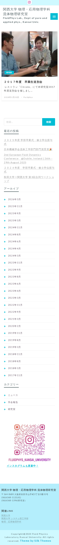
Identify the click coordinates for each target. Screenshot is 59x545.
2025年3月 (14, 220)
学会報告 (13, 402)
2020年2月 (14, 326)
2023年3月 (14, 297)
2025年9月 (14, 213)
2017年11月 (15, 375)
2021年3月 (14, 319)
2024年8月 (14, 234)
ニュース (13, 395)
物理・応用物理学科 (11, 521)
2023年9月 (14, 269)
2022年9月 (14, 311)
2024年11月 (15, 227)
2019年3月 (14, 347)
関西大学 (6, 515)
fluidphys (28, 97)
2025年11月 (15, 206)
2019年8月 (14, 340)
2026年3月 (14, 199)
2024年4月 (14, 248)
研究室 (9, 72)
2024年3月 (14, 255)
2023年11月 (15, 262)
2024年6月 (14, 241)
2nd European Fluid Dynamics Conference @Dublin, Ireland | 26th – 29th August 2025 (28, 158)
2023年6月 (14, 283)
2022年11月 (15, 304)
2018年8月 (14, 361)
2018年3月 (14, 368)
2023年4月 (14, 290)
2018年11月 (15, 354)
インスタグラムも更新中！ (23, 465)
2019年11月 (15, 333)
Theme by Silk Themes (35, 540)
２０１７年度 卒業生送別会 (23, 81)
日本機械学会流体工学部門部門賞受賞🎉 (28, 149)
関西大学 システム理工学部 (15, 518)
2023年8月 (14, 276)
